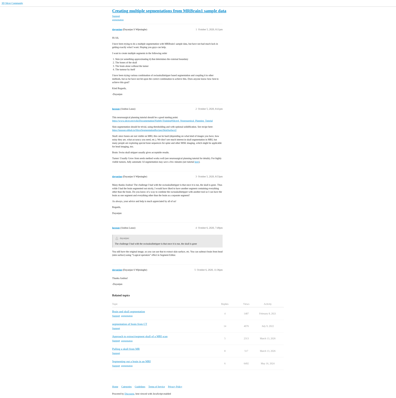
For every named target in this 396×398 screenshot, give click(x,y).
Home (115, 386)
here (197, 162)
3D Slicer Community (12, 3)
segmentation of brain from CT (129, 324)
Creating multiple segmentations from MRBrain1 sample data (169, 10)
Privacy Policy (175, 386)
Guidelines (140, 386)
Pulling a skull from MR (126, 348)
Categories (126, 386)
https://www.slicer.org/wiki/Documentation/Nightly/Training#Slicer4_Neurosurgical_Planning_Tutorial (162, 120)
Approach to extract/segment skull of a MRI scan (140, 336)
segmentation (118, 20)
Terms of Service (156, 386)
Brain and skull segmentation (128, 311)
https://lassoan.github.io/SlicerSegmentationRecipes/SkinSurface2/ (144, 130)
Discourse (129, 393)
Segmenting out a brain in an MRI (131, 361)
